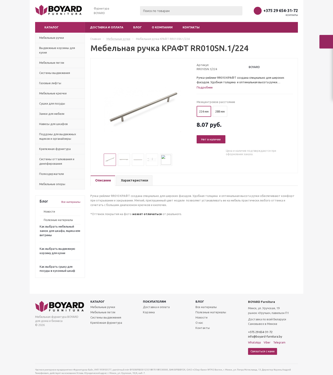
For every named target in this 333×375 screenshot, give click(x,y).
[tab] (102, 180)
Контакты (292, 15)
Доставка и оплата (106, 27)
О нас (199, 322)
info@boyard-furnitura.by (265, 336)
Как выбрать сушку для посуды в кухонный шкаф (57, 268)
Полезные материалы (58, 219)
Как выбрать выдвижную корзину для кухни (57, 251)
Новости (49, 211)
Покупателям (154, 301)
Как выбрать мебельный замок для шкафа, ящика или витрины (60, 231)
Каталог (97, 301)
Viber (267, 342)
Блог (137, 27)
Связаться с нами (263, 351)
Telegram (279, 342)
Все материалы (70, 202)
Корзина (149, 312)
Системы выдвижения (105, 317)
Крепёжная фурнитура (106, 322)
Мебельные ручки (102, 307)
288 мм (220, 111)
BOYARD (254, 67)
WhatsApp (254, 342)
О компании (162, 27)
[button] (60, 27)
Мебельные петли (102, 312)
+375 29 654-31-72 (280, 10)
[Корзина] (326, 42)
